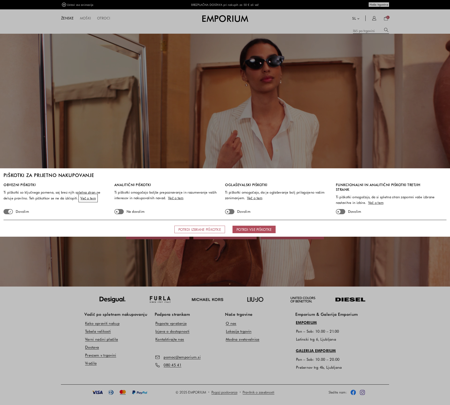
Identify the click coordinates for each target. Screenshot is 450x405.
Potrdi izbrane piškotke (199, 229)
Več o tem (88, 198)
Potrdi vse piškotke (254, 229)
